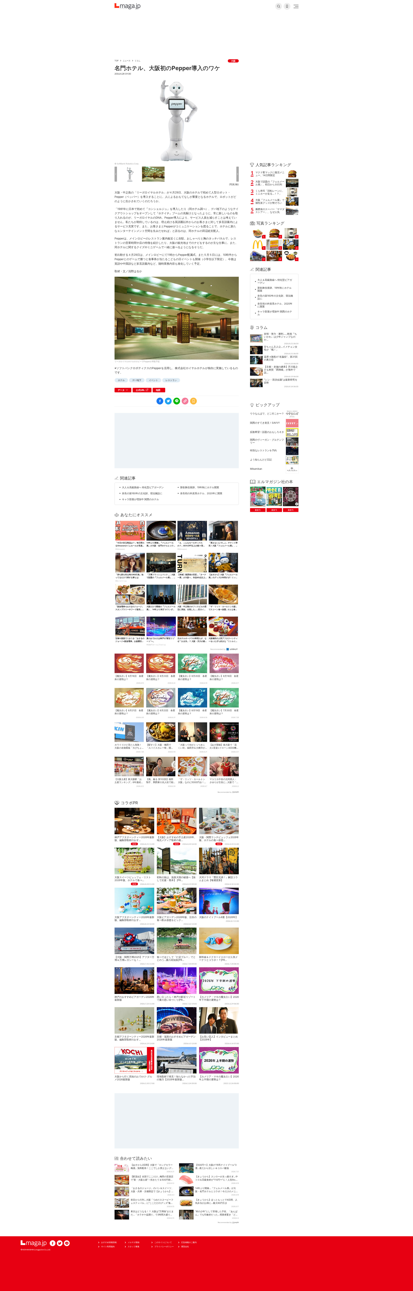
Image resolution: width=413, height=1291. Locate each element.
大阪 (233, 60)
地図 (158, 390)
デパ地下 (136, 380)
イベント (153, 380)
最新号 (258, 510)
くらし (138, 60)
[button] (116, 174)
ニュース (127, 60)
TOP (117, 60)
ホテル (121, 380)
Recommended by (218, 649)
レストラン (171, 380)
